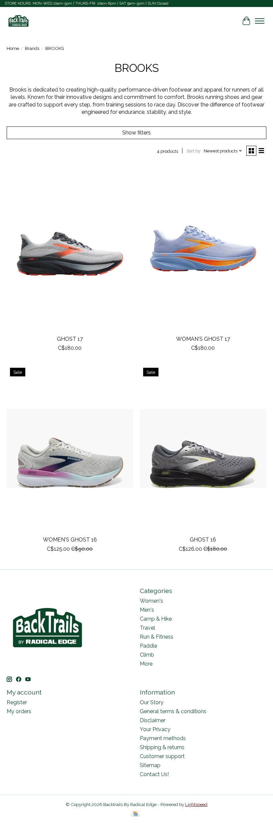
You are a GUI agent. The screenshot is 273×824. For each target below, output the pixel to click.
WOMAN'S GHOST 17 (203, 339)
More (146, 664)
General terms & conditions (173, 711)
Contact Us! (154, 774)
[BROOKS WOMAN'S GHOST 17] (203, 248)
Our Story (151, 702)
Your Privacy (155, 729)
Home (13, 48)
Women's (151, 601)
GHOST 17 (70, 339)
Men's (147, 610)
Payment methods (163, 738)
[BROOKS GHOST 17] (70, 248)
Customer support (162, 756)
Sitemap (150, 765)
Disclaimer (152, 720)
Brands (32, 48)
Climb (147, 655)
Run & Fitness (156, 637)
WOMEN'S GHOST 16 (70, 539)
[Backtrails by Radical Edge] (18, 21)
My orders (19, 711)
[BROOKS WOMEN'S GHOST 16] (70, 448)
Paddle (148, 646)
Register (17, 702)
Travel (147, 628)
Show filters (136, 132)
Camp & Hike (156, 619)
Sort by (193, 150)
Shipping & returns (162, 747)
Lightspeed (196, 804)
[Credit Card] (135, 814)
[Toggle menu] (259, 21)
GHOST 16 (203, 539)
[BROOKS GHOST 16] (203, 448)
